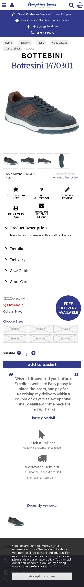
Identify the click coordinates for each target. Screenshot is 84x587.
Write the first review (65, 177)
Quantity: (9, 352)
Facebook (45, 26)
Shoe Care (19, 281)
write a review (67, 197)
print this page (16, 215)
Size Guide (19, 270)
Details (16, 248)
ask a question (41, 197)
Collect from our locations (45, 20)
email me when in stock (41, 214)
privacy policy (44, 559)
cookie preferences (32, 566)
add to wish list (16, 197)
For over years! (45, 14)
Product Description (28, 228)
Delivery (17, 259)
